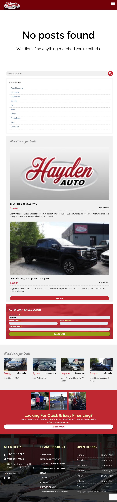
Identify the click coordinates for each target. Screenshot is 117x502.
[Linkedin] (9, 478)
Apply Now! (46, 454)
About (43, 478)
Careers (14, 101)
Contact (45, 482)
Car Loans (15, 92)
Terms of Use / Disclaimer (54, 491)
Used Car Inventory (50, 459)
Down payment (15, 326)
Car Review (15, 97)
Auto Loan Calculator (52, 468)
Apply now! (59, 427)
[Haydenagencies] (12, 5)
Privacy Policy (48, 487)
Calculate (59, 334)
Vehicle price (14, 315)
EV (12, 105)
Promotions (15, 118)
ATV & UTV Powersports (52, 464)
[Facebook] (4, 478)
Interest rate (14, 320)
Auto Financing (17, 88)
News (13, 109)
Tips (12, 122)
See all (59, 298)
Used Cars (15, 127)
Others (13, 114)
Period (65, 320)
